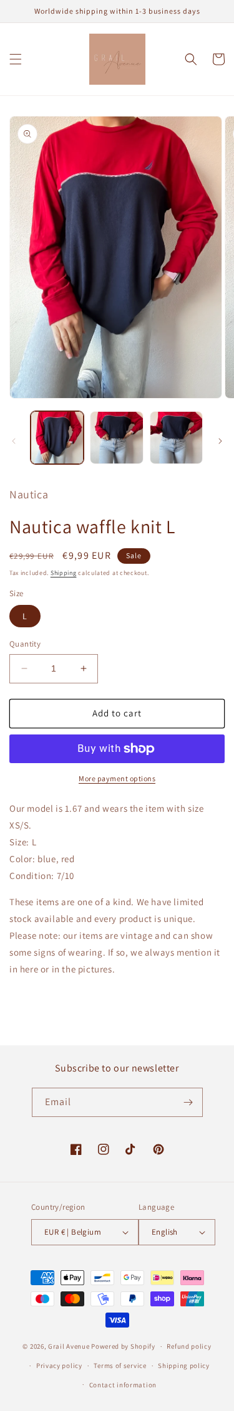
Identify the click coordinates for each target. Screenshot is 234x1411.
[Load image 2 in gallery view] (116, 437)
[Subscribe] (188, 1102)
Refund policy (189, 1346)
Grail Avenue (68, 1346)
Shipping (64, 573)
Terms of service (120, 1365)
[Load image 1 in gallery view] (57, 437)
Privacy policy (59, 1365)
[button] (15, 59)
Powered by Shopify (123, 1346)
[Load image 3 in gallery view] (176, 437)
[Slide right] (220, 441)
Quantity (25, 644)
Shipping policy (184, 1365)
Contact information (123, 1384)
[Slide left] (13, 441)
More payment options (117, 778)
